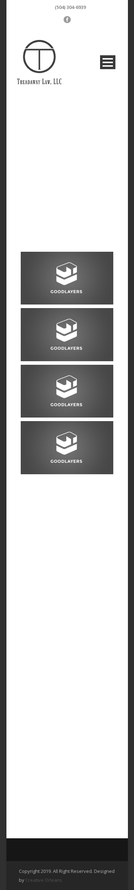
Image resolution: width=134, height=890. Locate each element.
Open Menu (107, 62)
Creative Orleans (43, 880)
